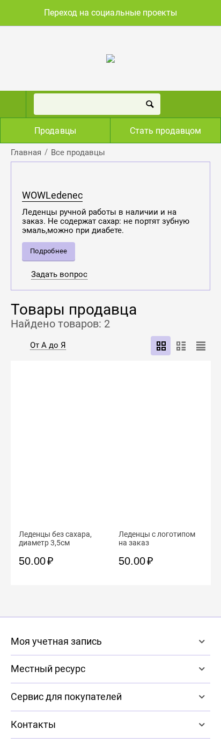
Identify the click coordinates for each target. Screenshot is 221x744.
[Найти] (149, 104)
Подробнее (48, 251)
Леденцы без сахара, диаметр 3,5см (55, 538)
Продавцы (55, 131)
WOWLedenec (52, 195)
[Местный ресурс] (110, 58)
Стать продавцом (165, 131)
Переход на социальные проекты (110, 13)
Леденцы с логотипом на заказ (157, 538)
